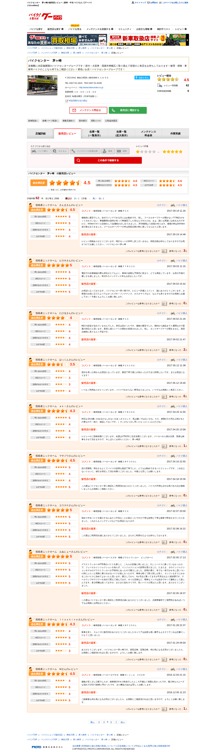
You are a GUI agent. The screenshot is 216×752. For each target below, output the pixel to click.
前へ (92, 722)
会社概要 (76, 746)
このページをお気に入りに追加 (175, 3)
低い (101, 198)
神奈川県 (70, 48)
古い (76, 198)
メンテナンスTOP (49, 53)
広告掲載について (125, 746)
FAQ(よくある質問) (144, 746)
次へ (123, 722)
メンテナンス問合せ (90, 110)
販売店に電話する (129, 110)
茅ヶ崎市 (82, 48)
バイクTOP (32, 48)
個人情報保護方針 (162, 746)
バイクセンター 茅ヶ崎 (101, 48)
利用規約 (86, 746)
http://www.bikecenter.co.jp (91, 87)
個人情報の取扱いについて (104, 746)
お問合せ (154, 3)
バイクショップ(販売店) (52, 48)
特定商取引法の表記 (78, 100)
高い (95, 198)
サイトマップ (140, 3)
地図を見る (144, 78)
